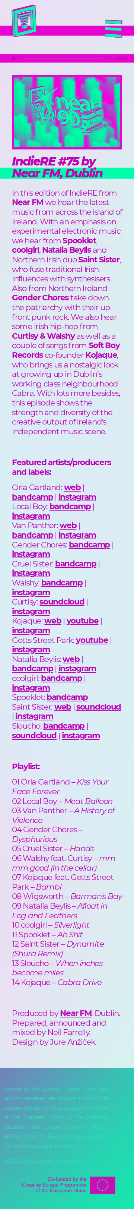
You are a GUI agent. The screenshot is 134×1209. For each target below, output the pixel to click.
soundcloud (61, 601)
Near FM (75, 1013)
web (72, 487)
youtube (83, 620)
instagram (77, 497)
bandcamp (32, 497)
